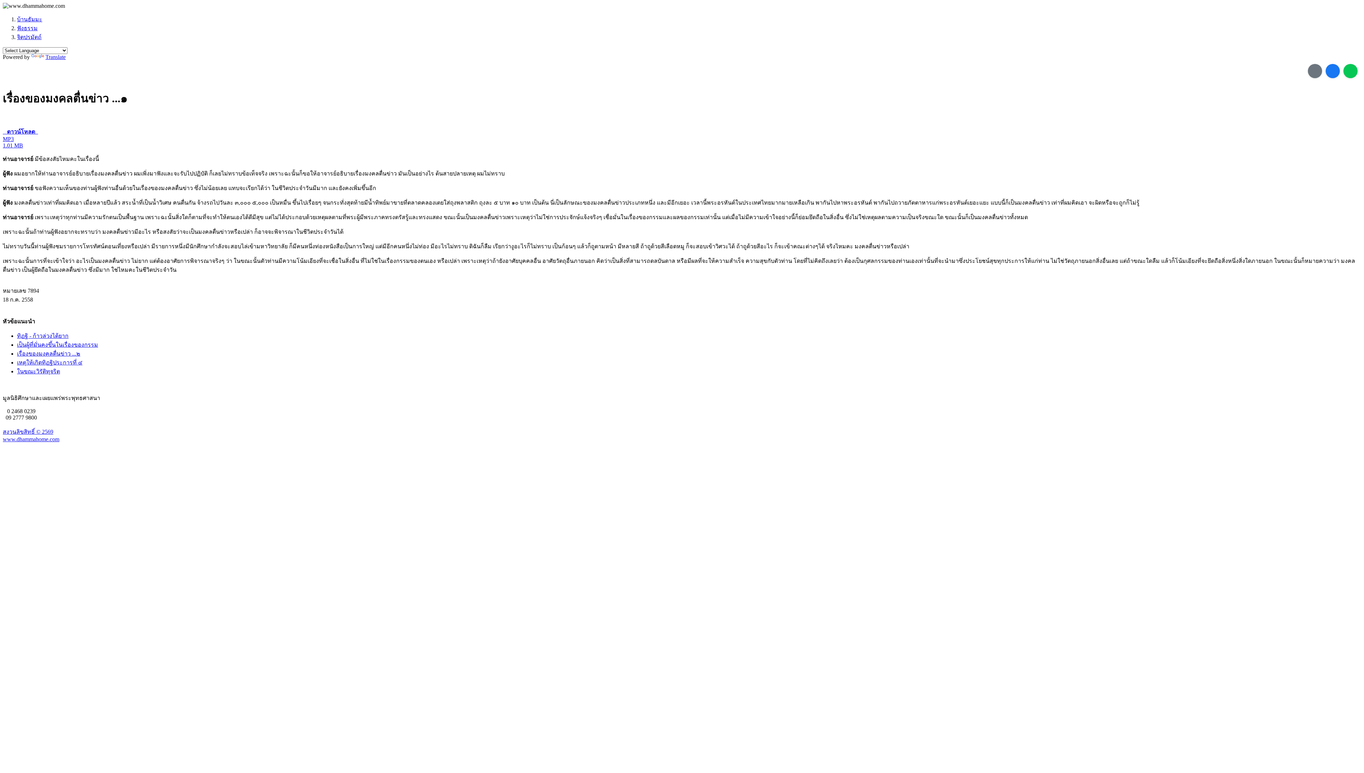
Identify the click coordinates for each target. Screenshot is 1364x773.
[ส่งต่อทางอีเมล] (1315, 71)
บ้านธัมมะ (29, 19)
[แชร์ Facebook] (1333, 71)
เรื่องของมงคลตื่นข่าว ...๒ (48, 354)
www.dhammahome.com (31, 439)
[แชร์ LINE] (1350, 71)
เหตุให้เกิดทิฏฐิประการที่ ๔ (49, 363)
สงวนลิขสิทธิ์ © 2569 (28, 432)
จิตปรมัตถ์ (29, 37)
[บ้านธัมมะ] (34, 6)
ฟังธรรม (27, 28)
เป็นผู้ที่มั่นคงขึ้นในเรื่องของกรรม (57, 345)
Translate (55, 57)
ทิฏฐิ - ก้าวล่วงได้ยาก (43, 336)
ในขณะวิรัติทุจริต (38, 371)
